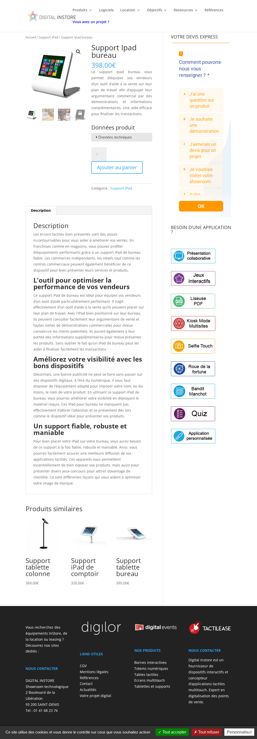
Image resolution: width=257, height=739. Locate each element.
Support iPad (48, 37)
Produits (80, 10)
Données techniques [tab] (115, 137)
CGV (83, 665)
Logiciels (106, 10)
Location (127, 10)
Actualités (88, 689)
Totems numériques (151, 668)
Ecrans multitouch (149, 680)
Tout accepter (173, 732)
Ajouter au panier (117, 167)
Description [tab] (41, 210)
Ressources (183, 10)
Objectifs (154, 10)
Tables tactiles (146, 674)
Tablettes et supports (152, 686)
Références (214, 10)
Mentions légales (94, 671)
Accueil (31, 37)
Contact (86, 683)
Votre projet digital (95, 695)
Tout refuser (208, 732)
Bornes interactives (150, 662)
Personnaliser (239, 732)
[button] (78, 51)
